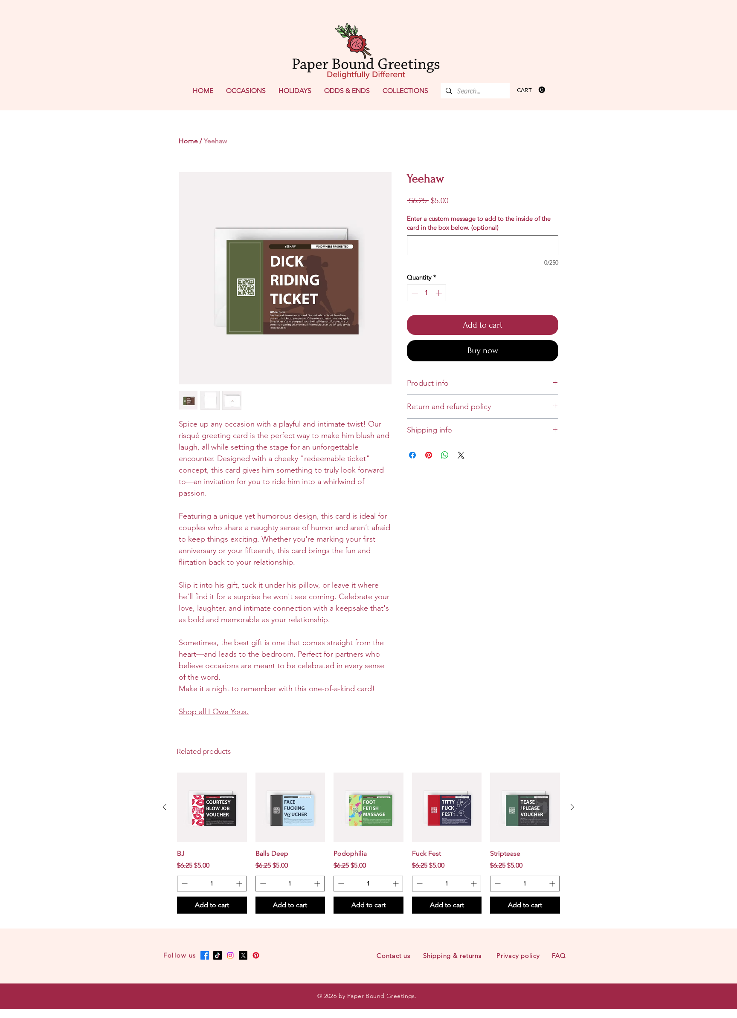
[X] (243, 955)
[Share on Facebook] (412, 455)
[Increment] (439, 293)
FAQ (559, 956)
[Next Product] (572, 807)
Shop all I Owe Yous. (214, 711)
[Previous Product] (165, 807)
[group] (368, 843)
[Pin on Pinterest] (429, 455)
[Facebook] (204, 955)
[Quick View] (212, 807)
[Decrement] (414, 293)
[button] (246, 90)
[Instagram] (230, 955)
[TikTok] (217, 955)
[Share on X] (461, 455)
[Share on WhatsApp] (445, 455)
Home (188, 141)
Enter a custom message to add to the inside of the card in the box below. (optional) (479, 222)
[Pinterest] (256, 955)
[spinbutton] (427, 293)
